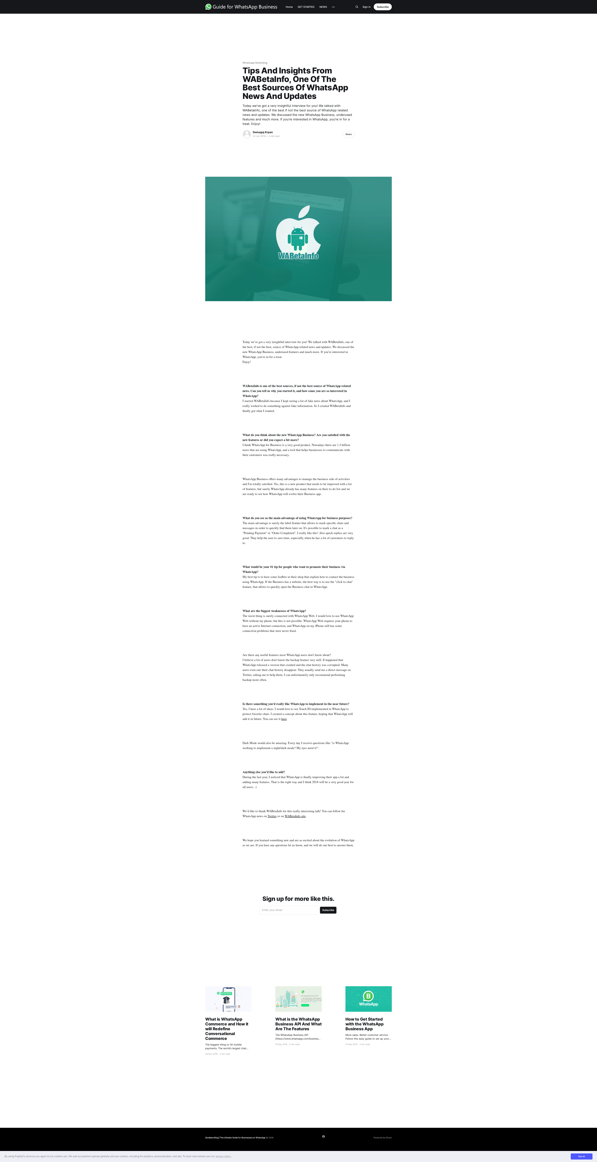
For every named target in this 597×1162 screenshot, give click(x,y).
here (284, 719)
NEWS (323, 6)
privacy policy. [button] (223, 1156)
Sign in (367, 6)
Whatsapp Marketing (255, 62)
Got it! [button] (581, 1156)
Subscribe (383, 6)
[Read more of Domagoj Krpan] (247, 134)
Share (348, 134)
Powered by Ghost (383, 1137)
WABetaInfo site (295, 816)
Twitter (272, 816)
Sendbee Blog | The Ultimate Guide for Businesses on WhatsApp (235, 1137)
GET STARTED (306, 6)
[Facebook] (323, 1136)
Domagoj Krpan (263, 132)
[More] (333, 7)
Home (289, 6)
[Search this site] (356, 6)
